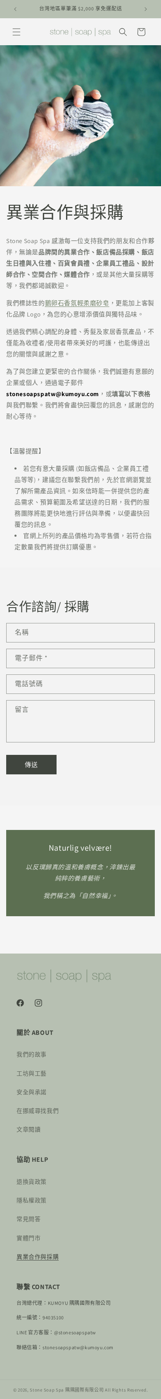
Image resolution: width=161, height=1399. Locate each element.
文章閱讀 (28, 1129)
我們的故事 (32, 1054)
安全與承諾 (32, 1092)
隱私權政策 (32, 1200)
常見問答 (28, 1219)
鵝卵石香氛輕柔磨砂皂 (77, 303)
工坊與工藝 (32, 1073)
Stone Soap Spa (47, 1390)
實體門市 (28, 1238)
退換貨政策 (32, 1181)
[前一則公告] (15, 9)
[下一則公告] (146, 9)
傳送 (31, 765)
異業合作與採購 (38, 1256)
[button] (16, 32)
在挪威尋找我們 (38, 1110)
